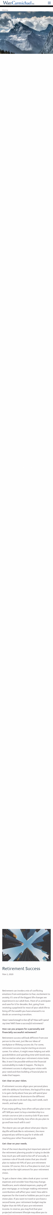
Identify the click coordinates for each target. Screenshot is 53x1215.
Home (5, 10)
